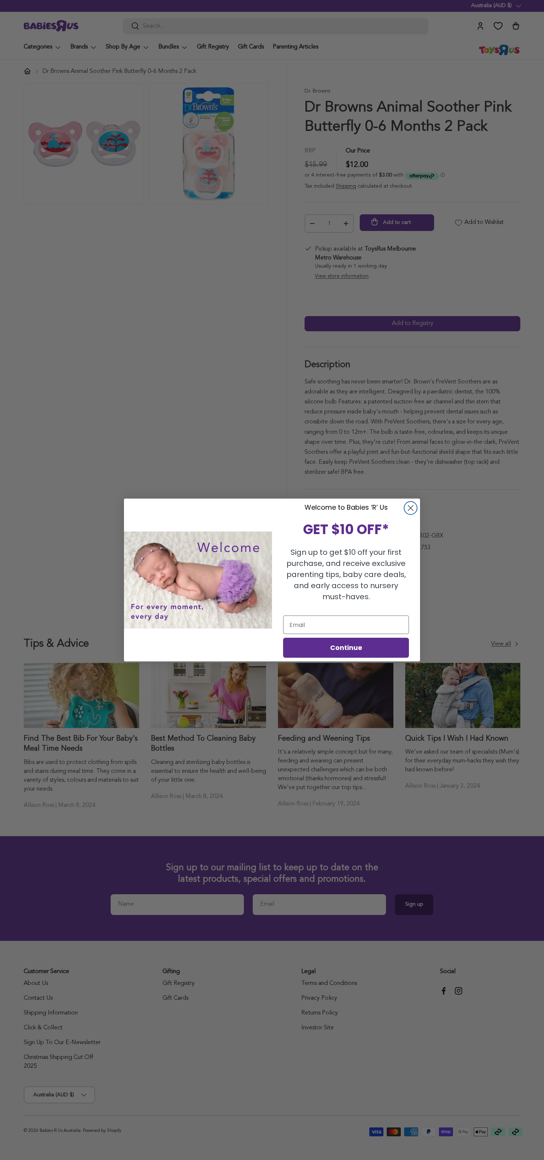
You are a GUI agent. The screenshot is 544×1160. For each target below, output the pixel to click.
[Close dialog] (410, 508)
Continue (346, 647)
